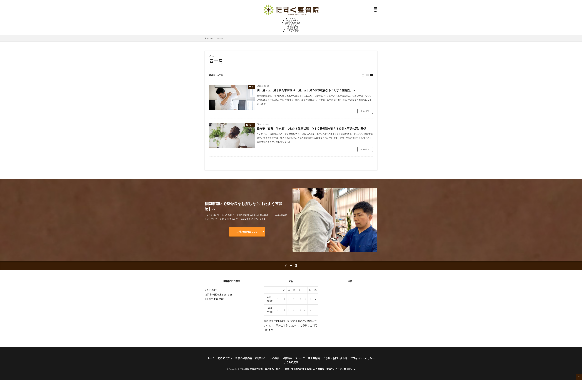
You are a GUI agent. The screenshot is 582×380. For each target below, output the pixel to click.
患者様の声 (292, 29)
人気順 (220, 75)
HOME (210, 38)
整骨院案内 (292, 27)
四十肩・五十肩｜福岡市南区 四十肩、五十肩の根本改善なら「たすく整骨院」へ (306, 90)
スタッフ (292, 24)
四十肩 (220, 38)
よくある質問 (292, 31)
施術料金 (287, 358)
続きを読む (365, 111)
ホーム (292, 18)
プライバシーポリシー (362, 358)
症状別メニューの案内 (267, 358)
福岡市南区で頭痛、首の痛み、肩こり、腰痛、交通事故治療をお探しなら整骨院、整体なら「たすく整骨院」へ (300, 369)
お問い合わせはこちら (247, 231)
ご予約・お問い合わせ (335, 358)
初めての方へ (292, 20)
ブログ (251, 125)
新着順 (212, 75)
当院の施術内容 (292, 22)
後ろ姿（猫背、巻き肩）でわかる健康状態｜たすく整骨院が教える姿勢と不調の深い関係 (311, 128)
